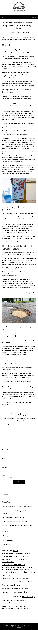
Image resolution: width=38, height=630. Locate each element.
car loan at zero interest (9, 578)
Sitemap (5, 536)
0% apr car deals (7, 550)
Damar (27, 32)
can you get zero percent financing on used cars (18, 574)
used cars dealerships (18, 600)
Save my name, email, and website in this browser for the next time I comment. (19, 476)
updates (5, 600)
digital (21, 581)
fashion (5, 585)
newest (6, 592)
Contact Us (6, 544)
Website (5, 467)
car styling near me (24, 578)
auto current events (10, 556)
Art (30, 553)
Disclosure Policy (8, 540)
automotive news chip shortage (11, 567)
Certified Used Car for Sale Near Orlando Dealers (17, 506)
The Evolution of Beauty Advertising (13, 517)
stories (15, 596)
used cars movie (7, 608)
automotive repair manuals (28, 567)
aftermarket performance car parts (15, 553)
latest (17, 585)
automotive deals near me (13, 564)
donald (25, 581)
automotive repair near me (10, 569)
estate (31, 581)
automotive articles (8, 562)
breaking (26, 569)
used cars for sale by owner (14, 606)
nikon (11, 592)
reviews (4, 596)
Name (5, 450)
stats (11, 596)
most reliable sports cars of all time (12, 588)
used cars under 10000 (19, 608)
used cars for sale (8, 603)
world (29, 608)
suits (19, 596)
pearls (29, 592)
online (24, 592)
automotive (24, 556)
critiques (4, 581)
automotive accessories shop (13, 559)
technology (28, 596)
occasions (17, 592)
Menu (34, 17)
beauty (21, 569)
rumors (8, 596)
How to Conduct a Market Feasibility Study (15, 521)
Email (5, 458)
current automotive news (12, 581)
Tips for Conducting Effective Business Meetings (17, 525)
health (12, 585)
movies (26, 588)
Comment (6, 424)
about (15, 550)
